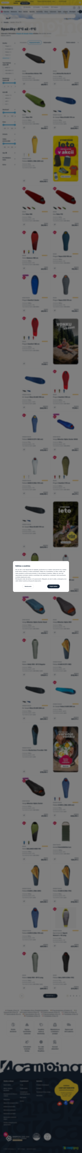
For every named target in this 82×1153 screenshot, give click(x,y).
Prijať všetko (53, 586)
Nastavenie (28, 586)
